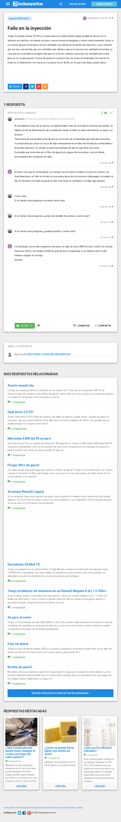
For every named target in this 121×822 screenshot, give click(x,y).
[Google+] (28, 812)
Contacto (41, 808)
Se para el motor (20, 617)
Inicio (6, 808)
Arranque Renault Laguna (26, 491)
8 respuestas (18, 581)
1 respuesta (18, 402)
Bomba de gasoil (20, 667)
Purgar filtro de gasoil (23, 465)
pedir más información (56, 354)
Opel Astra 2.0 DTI (20, 412)
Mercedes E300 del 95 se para (29, 438)
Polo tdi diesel (18, 644)
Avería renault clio (21, 385)
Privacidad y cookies (74, 808)
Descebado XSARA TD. (24, 564)
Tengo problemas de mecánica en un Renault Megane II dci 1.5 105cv (57, 591)
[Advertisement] (44, 69)
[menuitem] (26, 86)
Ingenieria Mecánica (19, 18)
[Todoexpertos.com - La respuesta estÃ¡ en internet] (28, 4)
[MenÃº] (8, 4)
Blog (33, 808)
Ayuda (27, 808)
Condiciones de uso (55, 808)
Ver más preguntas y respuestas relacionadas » (61, 693)
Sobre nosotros (16, 808)
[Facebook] (24, 812)
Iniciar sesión (77, 4)
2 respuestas (18, 428)
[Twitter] (19, 812)
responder (34, 354)
